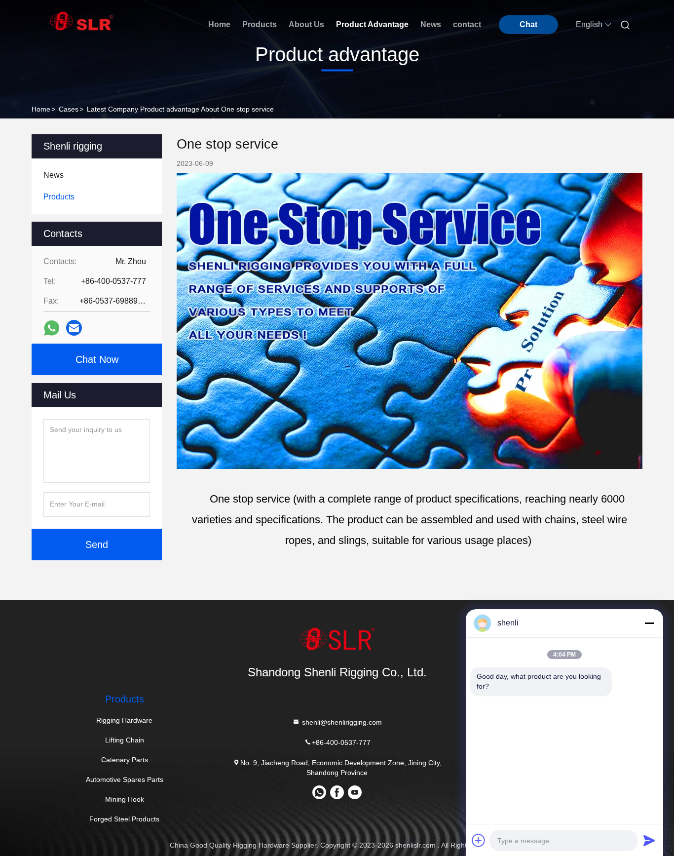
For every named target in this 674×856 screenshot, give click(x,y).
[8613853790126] (319, 796)
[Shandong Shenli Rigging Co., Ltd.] (337, 639)
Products (259, 24)
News (430, 24)
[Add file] (479, 840)
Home (219, 24)
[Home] (82, 21)
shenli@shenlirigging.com (341, 722)
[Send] (649, 840)
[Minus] (649, 623)
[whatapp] (51, 328)
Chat (528, 24)
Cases (68, 109)
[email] (74, 327)
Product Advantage (372, 24)
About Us (306, 24)
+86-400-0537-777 (341, 742)
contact (467, 24)
